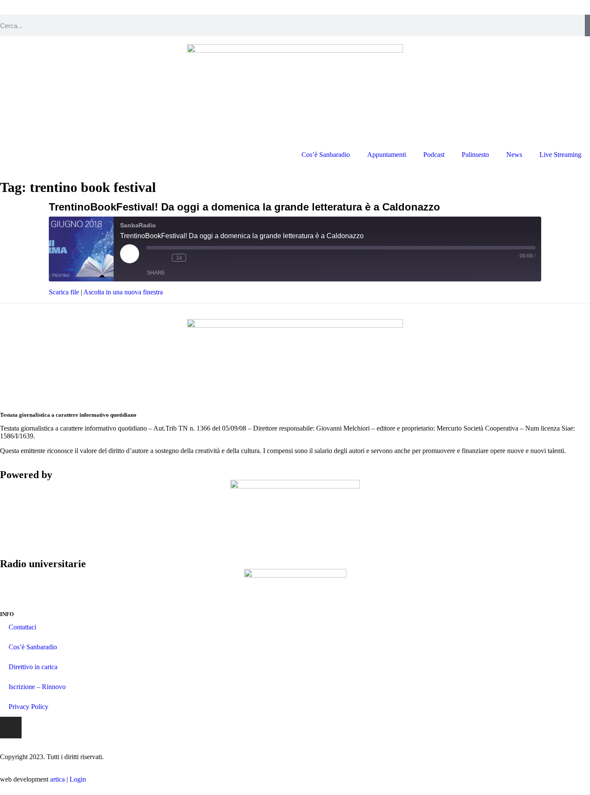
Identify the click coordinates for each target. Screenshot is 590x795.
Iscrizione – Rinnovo (37, 686)
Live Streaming (560, 154)
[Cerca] (587, 25)
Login (78, 779)
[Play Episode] (129, 253)
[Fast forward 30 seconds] (194, 257)
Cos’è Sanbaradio (325, 154)
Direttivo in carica (33, 666)
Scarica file (64, 292)
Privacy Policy (28, 706)
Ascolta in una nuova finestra (123, 292)
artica (57, 779)
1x (179, 258)
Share (156, 273)
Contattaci (22, 627)
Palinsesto (475, 154)
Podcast (433, 154)
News (514, 154)
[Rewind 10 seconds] (163, 257)
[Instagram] (11, 727)
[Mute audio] (150, 258)
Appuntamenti (386, 154)
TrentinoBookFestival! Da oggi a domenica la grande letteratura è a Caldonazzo (244, 207)
